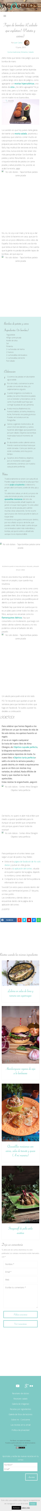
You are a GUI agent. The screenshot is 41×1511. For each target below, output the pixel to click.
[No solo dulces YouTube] (17, 1386)
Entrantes (24, 52)
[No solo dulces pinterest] (22, 1386)
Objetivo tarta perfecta (24, 757)
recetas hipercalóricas (24, 83)
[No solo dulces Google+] (26, 1386)
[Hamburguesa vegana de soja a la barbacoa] (20, 1035)
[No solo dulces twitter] (8, 1386)
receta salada (21, 133)
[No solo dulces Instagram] (13, 1386)
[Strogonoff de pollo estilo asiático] (20, 1194)
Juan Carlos (18, 43)
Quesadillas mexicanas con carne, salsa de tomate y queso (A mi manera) (20, 1151)
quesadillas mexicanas (13, 499)
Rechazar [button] (16, 1508)
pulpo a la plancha (17, 484)
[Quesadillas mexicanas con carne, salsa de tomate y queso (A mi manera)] (20, 1112)
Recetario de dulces (20, 1393)
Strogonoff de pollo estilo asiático (20, 1231)
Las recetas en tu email (20, 1424)
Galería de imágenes (20, 1403)
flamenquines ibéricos (12, 617)
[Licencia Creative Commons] (20, 1447)
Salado (31, 52)
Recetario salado (20, 1398)
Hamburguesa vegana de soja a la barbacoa (20, 1071)
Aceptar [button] (33, 1504)
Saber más (26, 1507)
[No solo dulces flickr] (31, 1386)
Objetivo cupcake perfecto (25, 747)
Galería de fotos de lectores (20, 1414)
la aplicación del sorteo (22, 868)
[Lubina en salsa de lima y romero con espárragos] (20, 973)
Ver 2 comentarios (20, 1324)
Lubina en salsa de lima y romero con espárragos (20, 993)
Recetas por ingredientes (20, 1409)
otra (12, 87)
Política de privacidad (20, 1430)
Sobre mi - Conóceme (20, 1419)
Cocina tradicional (13, 52)
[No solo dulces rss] (36, 1386)
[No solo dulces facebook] (4, 1386)
